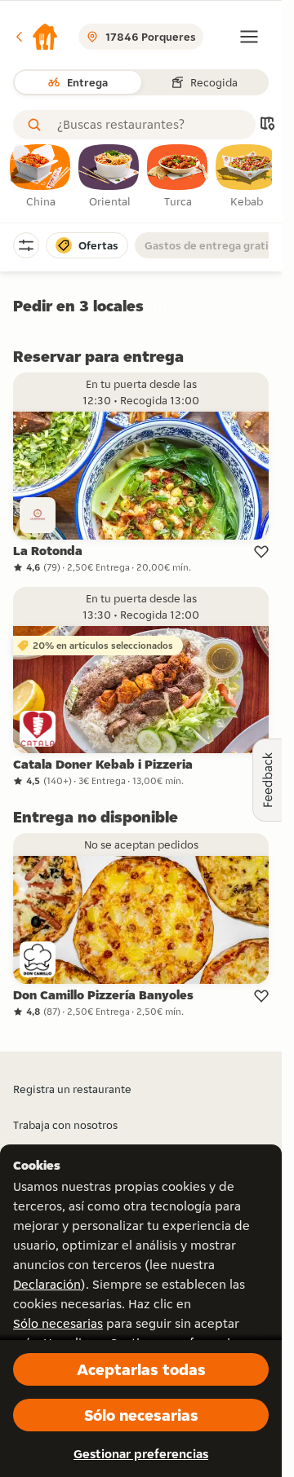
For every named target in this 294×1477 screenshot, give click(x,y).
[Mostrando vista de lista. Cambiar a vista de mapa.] (267, 125)
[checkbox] (41, 176)
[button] (36, 37)
